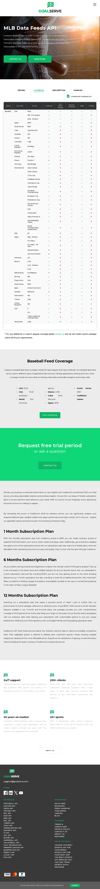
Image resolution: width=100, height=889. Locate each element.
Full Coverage (50, 415)
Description (58, 90)
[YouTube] (21, 793)
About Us (60, 834)
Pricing (21, 90)
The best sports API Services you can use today (63, 859)
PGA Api (7, 857)
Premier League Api (14, 847)
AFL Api (7, 835)
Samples (78, 90)
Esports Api (10, 830)
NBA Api (7, 818)
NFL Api (7, 813)
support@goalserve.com (16, 781)
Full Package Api (13, 845)
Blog (57, 816)
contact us (59, 334)
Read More (40, 59)
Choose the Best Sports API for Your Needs (64, 847)
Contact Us (15, 59)
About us (50, 750)
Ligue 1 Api (9, 855)
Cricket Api (10, 811)
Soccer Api (9, 806)
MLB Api (7, 816)
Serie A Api (9, 852)
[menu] (94, 5)
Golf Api (8, 825)
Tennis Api (9, 823)
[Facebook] (6, 793)
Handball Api (11, 840)
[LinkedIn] (11, 793)
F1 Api (6, 833)
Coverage (39, 90)
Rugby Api (9, 838)
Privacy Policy (62, 829)
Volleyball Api (11, 843)
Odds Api (8, 808)
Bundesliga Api (12, 850)
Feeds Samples (62, 808)
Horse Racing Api (13, 828)
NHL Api (7, 821)
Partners (60, 836)
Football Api (11, 803)
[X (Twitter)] (16, 793)
